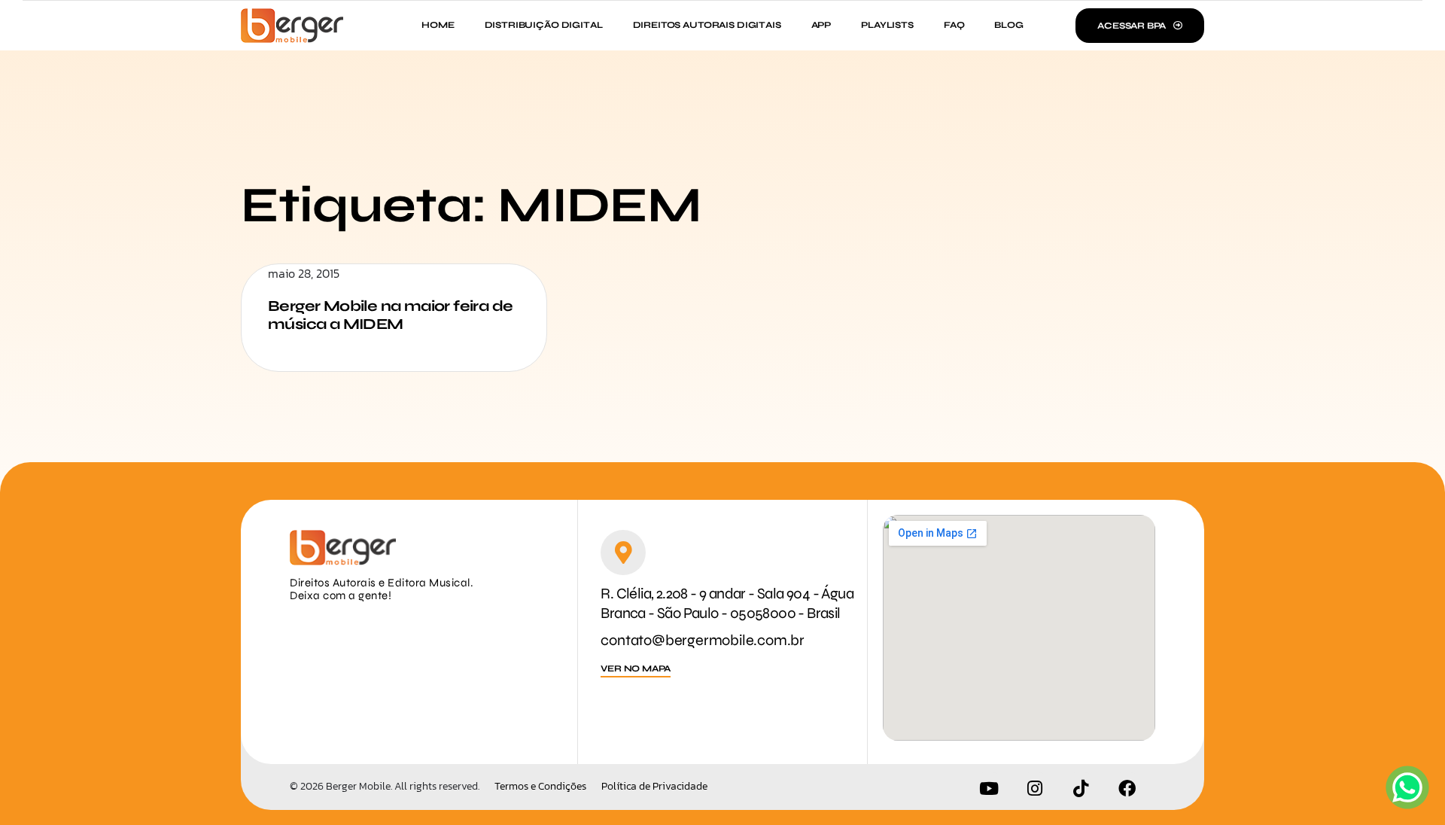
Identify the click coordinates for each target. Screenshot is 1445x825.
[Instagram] (1035, 789)
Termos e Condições (540, 786)
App (821, 25)
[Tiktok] (1080, 789)
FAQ (954, 25)
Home (437, 25)
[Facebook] (1126, 789)
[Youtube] (989, 789)
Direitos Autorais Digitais (707, 25)
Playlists (887, 25)
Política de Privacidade (654, 786)
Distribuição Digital (544, 25)
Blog (1008, 25)
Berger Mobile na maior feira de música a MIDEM (390, 315)
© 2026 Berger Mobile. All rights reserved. (384, 786)
